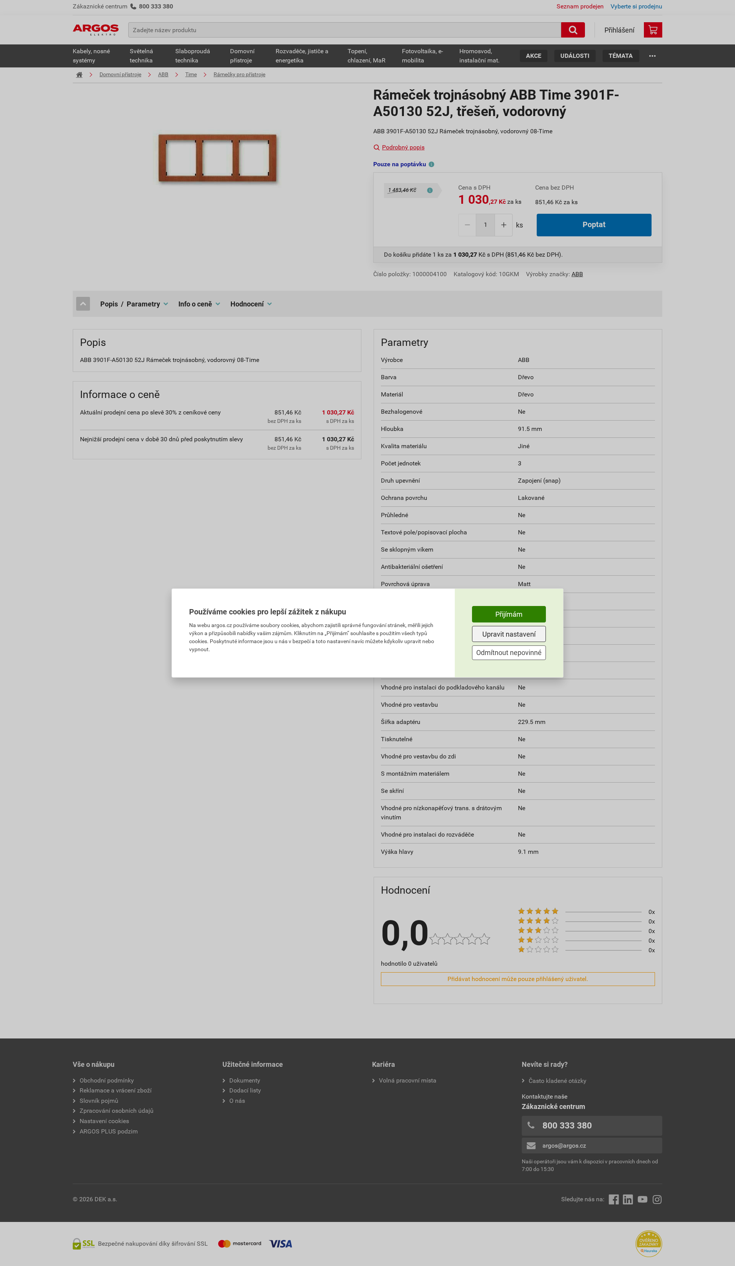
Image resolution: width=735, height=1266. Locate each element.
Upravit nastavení (509, 634)
